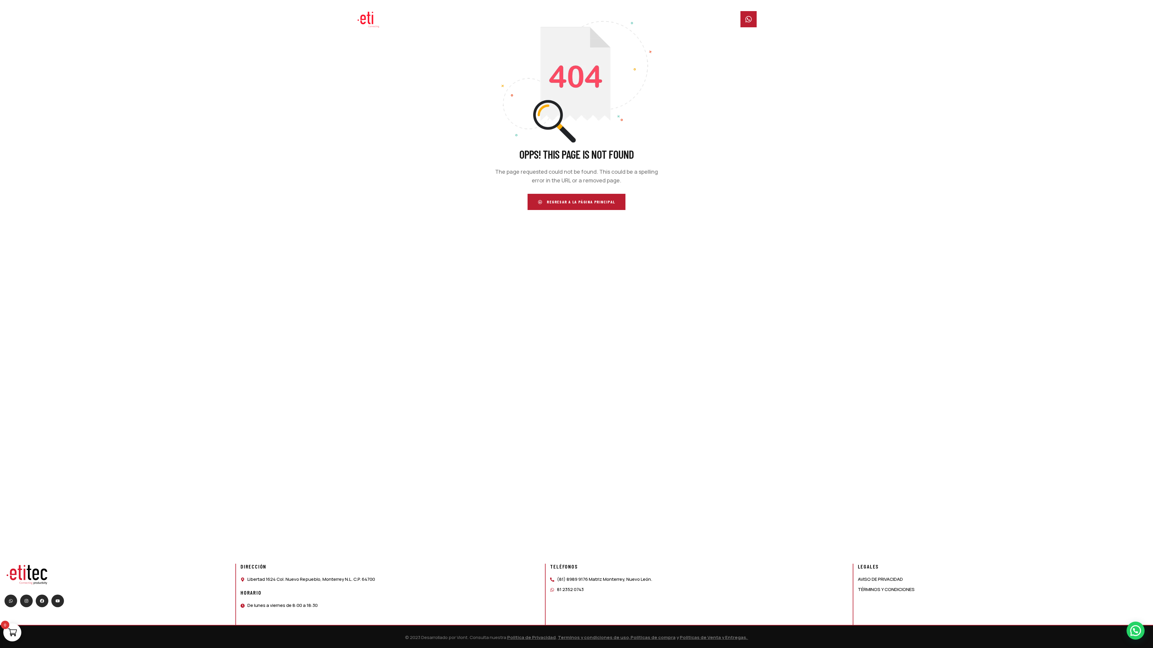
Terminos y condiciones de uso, (594, 637)
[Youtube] (57, 601)
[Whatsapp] (11, 601)
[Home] (374, 19)
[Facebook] (42, 601)
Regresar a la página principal (580, 201)
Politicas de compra (653, 637)
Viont (462, 637)
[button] (1136, 631)
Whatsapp (770, 14)
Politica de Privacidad (531, 637)
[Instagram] (26, 601)
